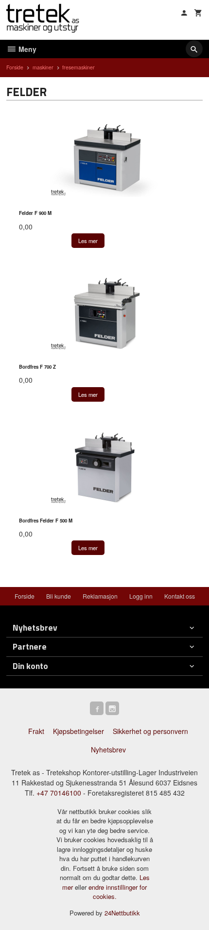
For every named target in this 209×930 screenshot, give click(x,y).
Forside (14, 67)
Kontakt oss (179, 596)
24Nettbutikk (122, 912)
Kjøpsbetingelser (78, 731)
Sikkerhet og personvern (150, 731)
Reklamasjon (100, 596)
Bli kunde (58, 596)
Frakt (36, 731)
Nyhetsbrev (108, 749)
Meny (26, 49)
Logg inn (141, 596)
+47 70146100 (58, 793)
